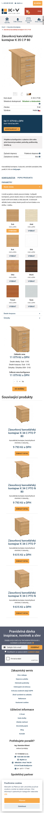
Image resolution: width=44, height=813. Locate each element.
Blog (22, 730)
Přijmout (22, 800)
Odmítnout (22, 806)
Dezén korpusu (9, 313)
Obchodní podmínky (22, 683)
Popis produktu (25, 178)
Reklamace (22, 698)
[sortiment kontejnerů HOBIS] (28, 94)
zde (5, 794)
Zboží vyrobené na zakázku (22, 695)
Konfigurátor (8, 178)
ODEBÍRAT (35, 647)
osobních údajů (33, 652)
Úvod (3, 27)
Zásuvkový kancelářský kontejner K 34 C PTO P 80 (22, 433)
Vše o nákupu (22, 675)
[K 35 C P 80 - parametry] (22, 94)
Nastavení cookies (22, 702)
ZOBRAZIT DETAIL (22, 453)
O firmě (22, 714)
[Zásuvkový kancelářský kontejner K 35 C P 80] (22, 67)
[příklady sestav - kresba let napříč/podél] (15, 94)
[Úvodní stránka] (12, 11)
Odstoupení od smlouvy (22, 687)
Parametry (7, 182)
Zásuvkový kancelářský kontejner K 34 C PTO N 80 (22, 488)
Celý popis (16, 169)
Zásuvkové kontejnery (13, 27)
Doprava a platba (22, 679)
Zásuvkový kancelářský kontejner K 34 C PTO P (22, 542)
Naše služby (22, 718)
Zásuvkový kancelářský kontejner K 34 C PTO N (22, 594)
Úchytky (7, 318)
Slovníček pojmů (22, 726)
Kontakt (22, 734)
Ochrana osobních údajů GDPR (22, 691)
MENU (38, 3)
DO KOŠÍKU (19, 389)
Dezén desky (9, 187)
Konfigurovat (11, 129)
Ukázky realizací (22, 722)
